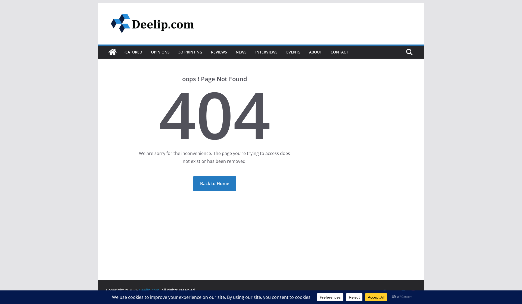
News (241, 52)
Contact (339, 52)
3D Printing (190, 52)
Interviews (266, 52)
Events (293, 52)
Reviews (219, 52)
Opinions (160, 52)
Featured (132, 52)
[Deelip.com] (112, 52)
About (315, 52)
